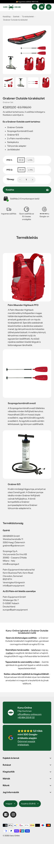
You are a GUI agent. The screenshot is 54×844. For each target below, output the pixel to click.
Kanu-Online (15, 835)
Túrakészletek (28, 16)
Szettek (16, 16)
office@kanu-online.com (30, 714)
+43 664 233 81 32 (26, 717)
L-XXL (30, 160)
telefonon (36, 650)
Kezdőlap (7, 16)
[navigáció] (48, 7)
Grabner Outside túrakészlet (15, 20)
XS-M (21, 160)
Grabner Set (8, 102)
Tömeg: (10, 179)
